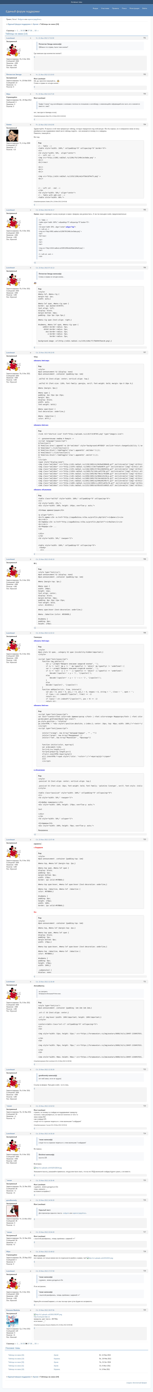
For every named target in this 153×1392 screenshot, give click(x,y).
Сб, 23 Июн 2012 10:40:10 (45, 559)
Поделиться (35, 38)
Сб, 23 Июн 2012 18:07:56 (45, 1310)
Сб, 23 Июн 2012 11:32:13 (45, 633)
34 (21, 31)
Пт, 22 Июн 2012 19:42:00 (45, 125)
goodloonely (11, 1200)
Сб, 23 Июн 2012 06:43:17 (45, 210)
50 (36, 31)
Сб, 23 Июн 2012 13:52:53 (45, 1106)
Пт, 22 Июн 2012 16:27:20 (45, 94)
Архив (35, 24)
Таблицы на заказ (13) (16, 1359)
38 (31, 31)
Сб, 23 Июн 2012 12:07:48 (45, 840)
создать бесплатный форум (136, 1383)
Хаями (9, 124)
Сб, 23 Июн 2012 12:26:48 (45, 982)
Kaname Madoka (13, 1310)
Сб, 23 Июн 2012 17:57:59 (45, 1271)
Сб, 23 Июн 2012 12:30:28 (45, 1069)
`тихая (9, 1106)
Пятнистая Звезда (14, 74)
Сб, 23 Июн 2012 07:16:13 (45, 268)
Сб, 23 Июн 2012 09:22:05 (45, 353)
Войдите (21, 19)
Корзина (57, 1359)
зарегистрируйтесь (34, 19)
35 (24, 31)
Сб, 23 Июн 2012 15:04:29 (45, 1232)
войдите (66, 1213)
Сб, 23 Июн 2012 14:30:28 (45, 1134)
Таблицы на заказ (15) (16, 1355)
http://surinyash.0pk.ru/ (42, 1317)
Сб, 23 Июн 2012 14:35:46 (45, 1180)
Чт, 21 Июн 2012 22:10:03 (45, 75)
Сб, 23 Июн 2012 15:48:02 (45, 1252)
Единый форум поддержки (19, 24)
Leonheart (10, 38)
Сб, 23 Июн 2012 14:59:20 (45, 1200)
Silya (8, 94)
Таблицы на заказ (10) (16, 1369)
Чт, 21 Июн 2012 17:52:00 (45, 38)
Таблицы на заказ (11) (16, 1366)
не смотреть (43, 991)
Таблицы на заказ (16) (16, 1362)
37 (29, 31)
